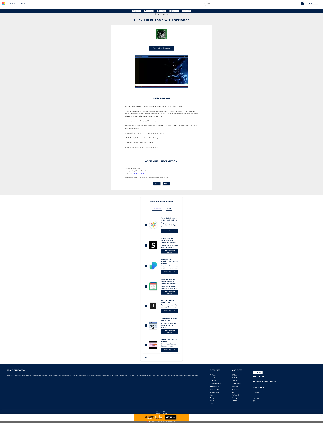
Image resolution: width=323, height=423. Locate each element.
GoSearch (256, 392)
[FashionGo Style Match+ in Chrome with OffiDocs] (153, 228)
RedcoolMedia (236, 383)
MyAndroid (235, 395)
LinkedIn (266, 381)
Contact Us (213, 380)
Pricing (212, 398)
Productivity (157, 208)
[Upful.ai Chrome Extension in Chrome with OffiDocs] (153, 269)
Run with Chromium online (161, 48)
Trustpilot (258, 372)
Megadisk (235, 386)
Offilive (255, 401)
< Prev (157, 183)
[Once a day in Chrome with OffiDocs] (153, 309)
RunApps (235, 398)
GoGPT (255, 395)
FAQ (211, 403)
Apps (11, 3)
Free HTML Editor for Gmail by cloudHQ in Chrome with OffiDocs (168, 281)
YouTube (258, 381)
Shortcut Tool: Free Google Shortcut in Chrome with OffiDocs (168, 240)
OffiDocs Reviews (158, 412)
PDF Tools (256, 398)
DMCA (212, 400)
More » (147, 357)
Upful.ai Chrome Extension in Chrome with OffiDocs (169, 261)
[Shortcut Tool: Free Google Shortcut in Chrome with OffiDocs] (153, 249)
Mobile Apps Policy (215, 386)
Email (274, 381)
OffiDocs (234, 375)
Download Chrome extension (169, 230)
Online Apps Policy (215, 383)
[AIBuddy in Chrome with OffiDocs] (153, 348)
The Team (213, 375)
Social (169, 208)
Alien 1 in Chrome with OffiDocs (161, 20)
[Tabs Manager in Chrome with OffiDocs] (153, 329)
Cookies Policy (214, 392)
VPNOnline (235, 389)
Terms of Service (215, 389)
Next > (166, 183)
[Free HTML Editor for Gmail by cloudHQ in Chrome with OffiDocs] (153, 290)
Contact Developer (138, 173)
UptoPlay (235, 380)
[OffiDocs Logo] (4, 3)
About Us (212, 378)
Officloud (234, 400)
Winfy (234, 392)
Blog (211, 395)
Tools (21, 3)
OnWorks (235, 378)
